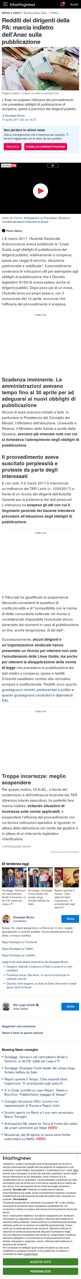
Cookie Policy (30, 1253)
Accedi (74, 4)
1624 (75, 1170)
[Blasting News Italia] (22, 4)
